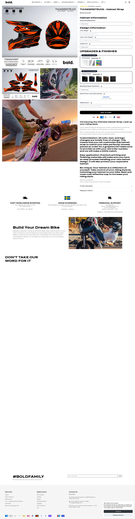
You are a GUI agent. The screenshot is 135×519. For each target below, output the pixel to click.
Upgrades (80, 2)
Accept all (118, 511)
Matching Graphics (68, 2)
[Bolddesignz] (9, 2)
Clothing (47, 2)
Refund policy (8, 499)
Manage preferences (118, 515)
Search (7, 494)
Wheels (56, 2)
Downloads (8, 503)
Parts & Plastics (92, 2)
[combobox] (106, 90)
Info (102, 2)
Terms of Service (9, 496)
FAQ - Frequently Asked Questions (14, 501)
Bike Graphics (36, 2)
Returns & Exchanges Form (12, 505)
